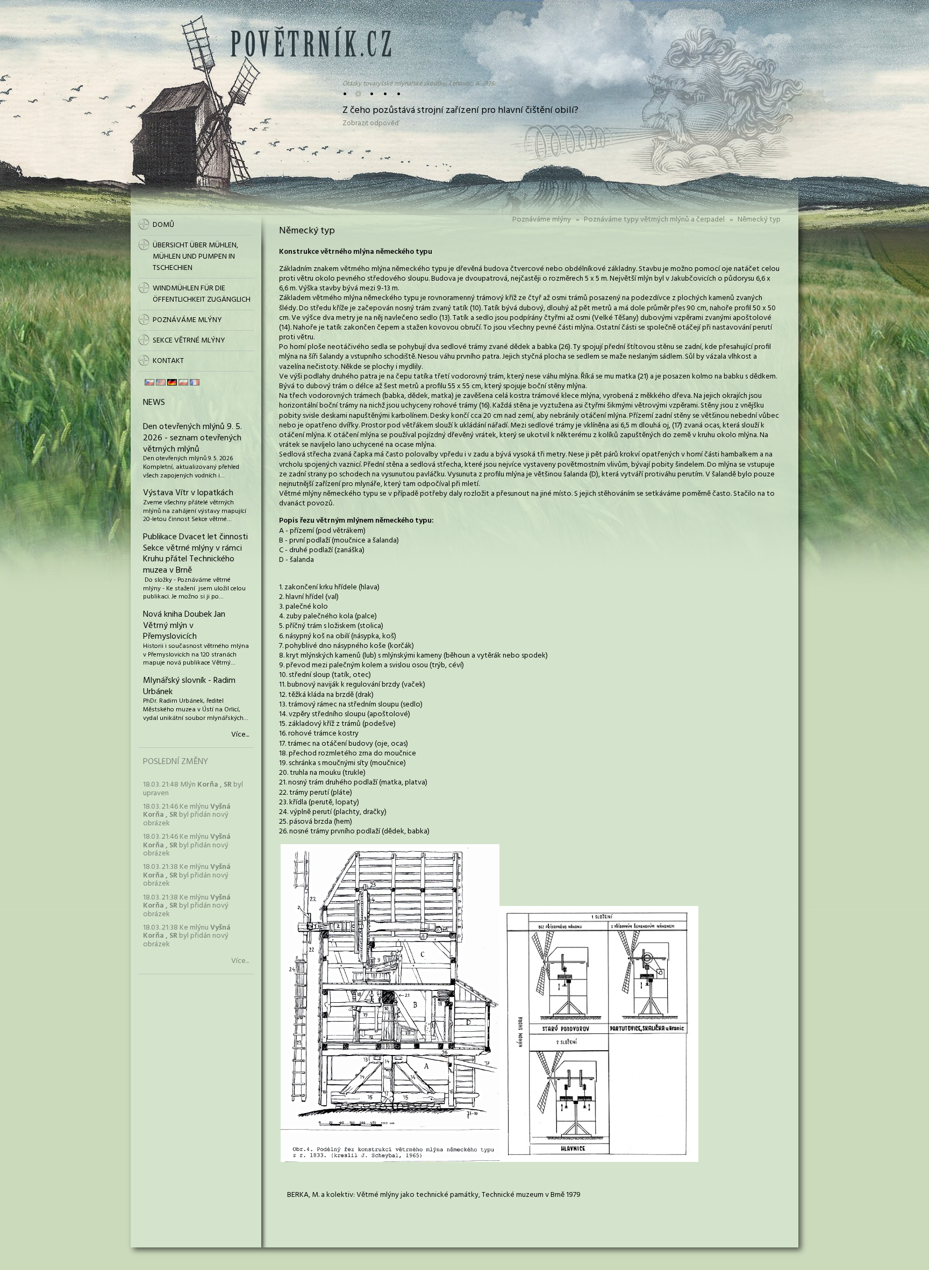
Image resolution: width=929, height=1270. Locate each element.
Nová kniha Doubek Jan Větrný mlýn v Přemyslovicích (184, 626)
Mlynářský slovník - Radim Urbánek (189, 686)
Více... (240, 735)
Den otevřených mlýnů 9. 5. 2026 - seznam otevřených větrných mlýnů (192, 438)
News (154, 403)
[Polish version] (183, 382)
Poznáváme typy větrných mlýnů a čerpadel (654, 219)
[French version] (194, 382)
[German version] (172, 382)
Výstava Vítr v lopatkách (188, 493)
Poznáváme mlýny (541, 219)
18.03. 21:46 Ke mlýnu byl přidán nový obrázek (187, 815)
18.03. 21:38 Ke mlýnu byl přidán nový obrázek (187, 875)
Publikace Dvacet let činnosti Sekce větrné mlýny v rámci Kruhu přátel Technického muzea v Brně (195, 553)
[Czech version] (149, 382)
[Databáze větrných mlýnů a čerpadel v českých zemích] (311, 54)
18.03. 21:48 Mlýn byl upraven (193, 789)
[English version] (161, 382)
